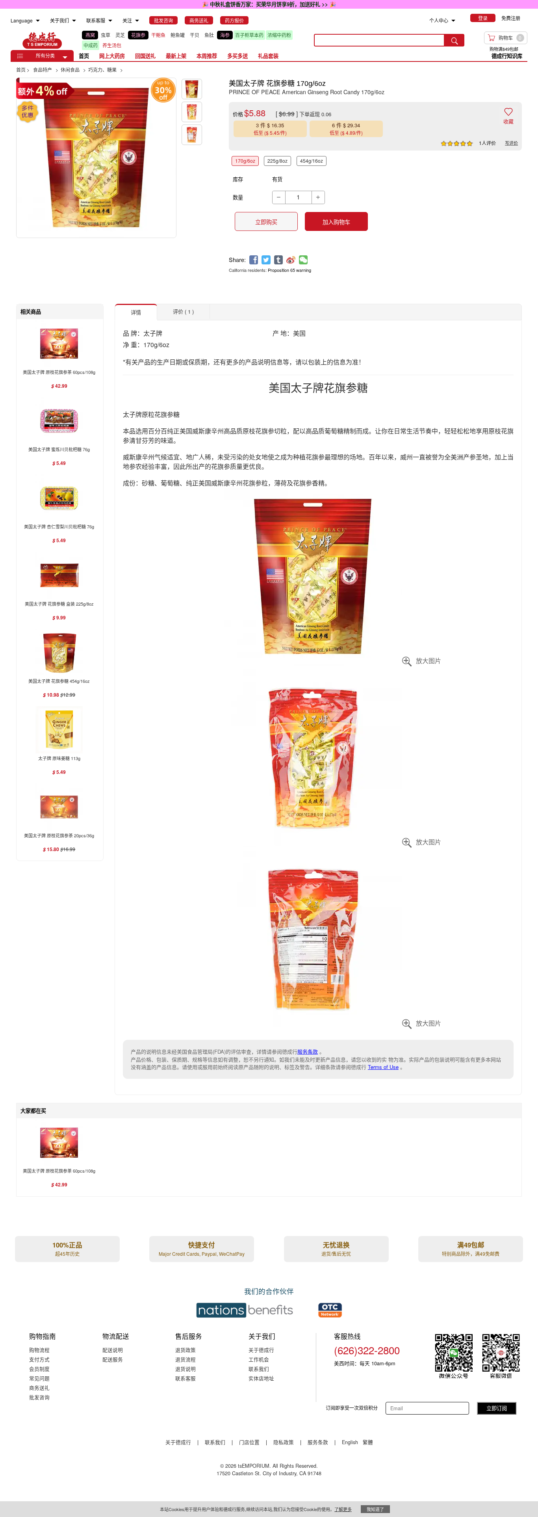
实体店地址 (261, 1378)
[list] (192, 40)
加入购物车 (336, 222)
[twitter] (266, 259)
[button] (64, 57)
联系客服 (185, 1378)
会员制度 (39, 1368)
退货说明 (185, 1368)
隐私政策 (283, 1442)
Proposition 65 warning (289, 270)
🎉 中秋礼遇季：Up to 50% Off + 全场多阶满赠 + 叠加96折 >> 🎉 (269, 4)
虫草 (105, 35)
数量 (238, 197)
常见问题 (39, 1378)
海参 (225, 35)
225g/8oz (277, 160)
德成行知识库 (507, 55)
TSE (42, 40)
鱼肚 (209, 35)
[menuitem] (38, 21)
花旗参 (138, 35)
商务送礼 (39, 1387)
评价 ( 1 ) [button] (183, 311)
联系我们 (259, 1368)
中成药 (90, 45)
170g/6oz (245, 160)
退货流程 (185, 1359)
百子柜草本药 (249, 35)
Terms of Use (383, 1067)
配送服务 (112, 1359)
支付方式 (39, 1359)
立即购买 (266, 222)
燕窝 (90, 35)
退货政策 (185, 1349)
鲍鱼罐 (178, 35)
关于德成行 (261, 1349)
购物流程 (39, 1349)
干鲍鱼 (158, 35)
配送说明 (112, 1349)
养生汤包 (111, 45)
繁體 (368, 1442)
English (351, 1442)
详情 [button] (136, 312)
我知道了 (375, 1509)
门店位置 (249, 1442)
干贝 (194, 35)
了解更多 (343, 1509)
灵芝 (120, 35)
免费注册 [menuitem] (510, 18)
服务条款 (307, 1051)
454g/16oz (311, 160)
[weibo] (290, 259)
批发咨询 (39, 1397)
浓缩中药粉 (279, 35)
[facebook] (253, 259)
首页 (84, 55)
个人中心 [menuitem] (438, 20)
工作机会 (259, 1359)
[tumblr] (278, 259)
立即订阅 (496, 1408)
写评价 (511, 142)
